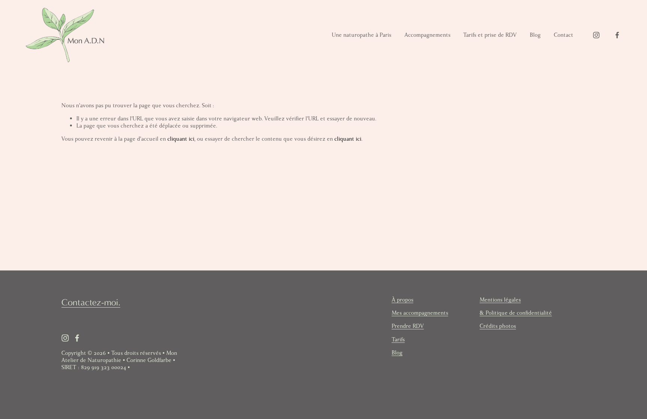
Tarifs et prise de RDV (490, 35)
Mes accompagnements (420, 313)
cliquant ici (180, 139)
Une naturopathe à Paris (361, 35)
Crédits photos (498, 326)
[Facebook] (617, 35)
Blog (535, 35)
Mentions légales (500, 299)
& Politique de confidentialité (516, 313)
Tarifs (398, 339)
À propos (402, 299)
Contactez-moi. (90, 302)
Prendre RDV (408, 326)
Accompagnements (427, 35)
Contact (563, 35)
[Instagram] (596, 35)
